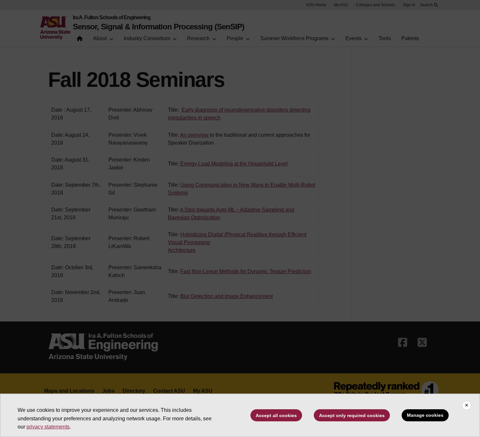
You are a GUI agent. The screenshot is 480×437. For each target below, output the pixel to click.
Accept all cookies (276, 415)
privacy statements (48, 426)
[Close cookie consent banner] (466, 405)
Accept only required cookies (352, 415)
